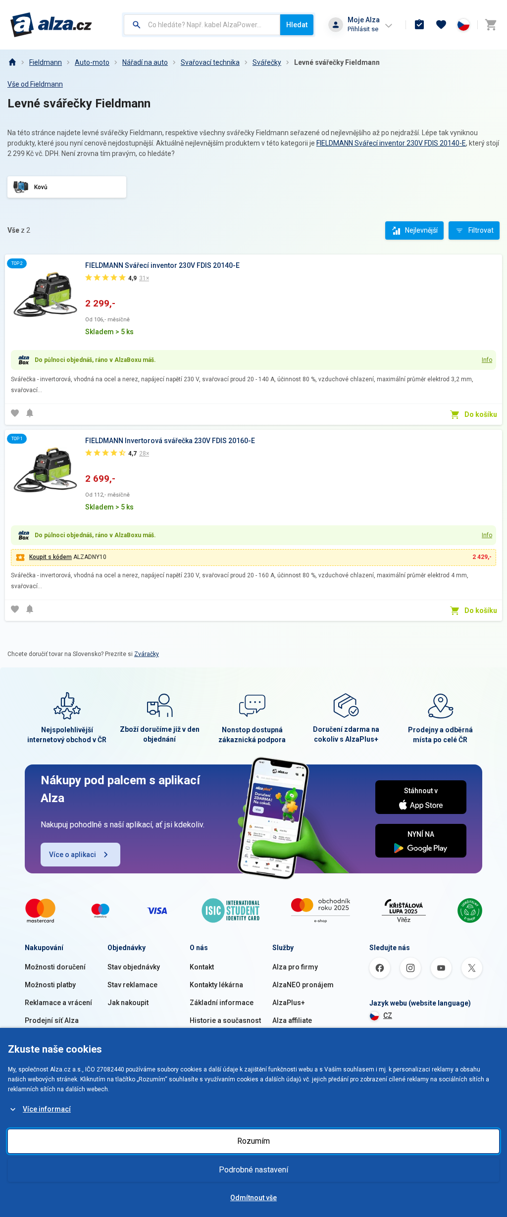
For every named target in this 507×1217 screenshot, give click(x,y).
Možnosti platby (50, 985)
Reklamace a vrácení (58, 1003)
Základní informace (222, 1003)
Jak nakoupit (128, 1003)
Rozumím (253, 1141)
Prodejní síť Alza (52, 1020)
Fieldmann (45, 62)
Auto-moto (92, 62)
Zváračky (146, 654)
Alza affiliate (292, 1020)
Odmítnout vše (253, 1198)
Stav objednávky (133, 967)
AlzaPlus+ (288, 1003)
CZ (387, 1015)
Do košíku (480, 414)
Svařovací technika (210, 62)
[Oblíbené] (441, 25)
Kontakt (202, 967)
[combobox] (202, 24)
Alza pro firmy (295, 967)
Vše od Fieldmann (35, 84)
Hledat (296, 25)
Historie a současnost (225, 1020)
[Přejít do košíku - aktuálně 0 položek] (491, 25)
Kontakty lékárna (216, 985)
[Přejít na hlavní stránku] (51, 24)
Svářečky (267, 62)
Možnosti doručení (55, 967)
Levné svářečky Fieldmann (337, 62)
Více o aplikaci (72, 855)
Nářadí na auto (145, 62)
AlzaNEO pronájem (303, 985)
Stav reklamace (132, 985)
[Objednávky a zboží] (419, 25)
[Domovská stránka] (11, 62)
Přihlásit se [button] (363, 29)
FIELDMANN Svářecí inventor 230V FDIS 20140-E (391, 143)
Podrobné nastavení (253, 1169)
